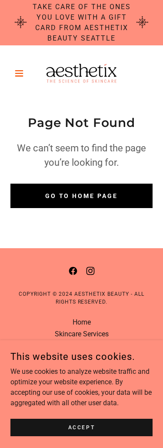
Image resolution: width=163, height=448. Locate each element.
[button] (21, 73)
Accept (81, 427)
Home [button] (82, 322)
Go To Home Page (81, 195)
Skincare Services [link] (82, 334)
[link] (81, 73)
